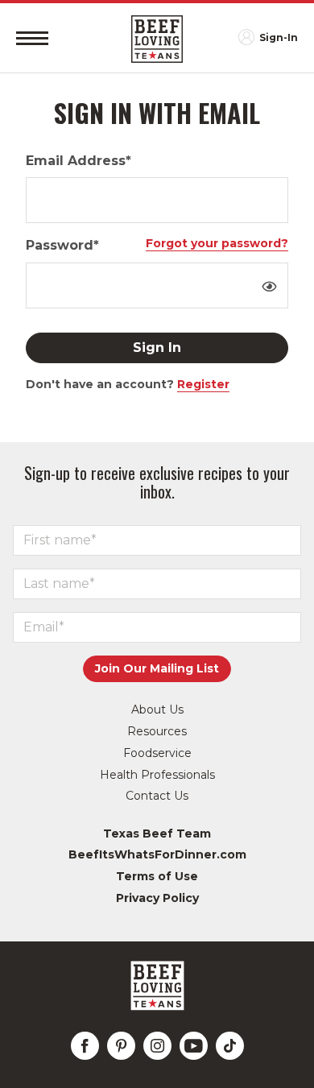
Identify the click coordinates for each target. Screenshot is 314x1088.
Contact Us (157, 795)
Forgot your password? (217, 243)
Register (203, 384)
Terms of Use (157, 876)
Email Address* (78, 160)
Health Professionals (157, 774)
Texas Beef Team (157, 833)
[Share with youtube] (194, 1046)
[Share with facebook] (85, 1046)
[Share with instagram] (157, 1046)
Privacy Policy (157, 898)
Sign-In (278, 37)
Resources (157, 731)
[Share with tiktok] (230, 1046)
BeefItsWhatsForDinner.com (157, 854)
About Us (157, 709)
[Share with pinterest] (121, 1046)
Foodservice (157, 753)
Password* (62, 245)
